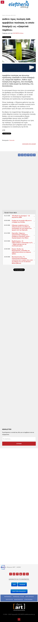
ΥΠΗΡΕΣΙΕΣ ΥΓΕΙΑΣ (18, 596)
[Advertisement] (19, 321)
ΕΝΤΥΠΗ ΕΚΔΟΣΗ (19, 591)
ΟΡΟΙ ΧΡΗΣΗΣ (29, 596)
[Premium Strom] (19, 67)
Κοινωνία (11, 140)
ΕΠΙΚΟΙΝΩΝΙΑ (28, 599)
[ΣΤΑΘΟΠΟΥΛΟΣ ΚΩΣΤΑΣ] (19, 607)
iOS (14, 584)
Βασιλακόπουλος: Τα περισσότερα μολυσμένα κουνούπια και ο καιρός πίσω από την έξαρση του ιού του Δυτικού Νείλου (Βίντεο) (22, 260)
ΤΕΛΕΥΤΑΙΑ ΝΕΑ (10, 213)
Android (22, 584)
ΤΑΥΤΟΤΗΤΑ (9, 599)
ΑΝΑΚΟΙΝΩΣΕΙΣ (18, 599)
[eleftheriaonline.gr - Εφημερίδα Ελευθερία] (19, 4)
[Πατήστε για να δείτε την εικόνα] (19, 50)
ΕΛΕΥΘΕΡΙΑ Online (18, 33)
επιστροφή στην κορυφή (29, 143)
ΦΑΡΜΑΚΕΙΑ (7, 596)
